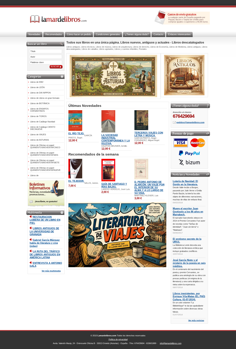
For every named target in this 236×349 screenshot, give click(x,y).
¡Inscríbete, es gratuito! (46, 201)
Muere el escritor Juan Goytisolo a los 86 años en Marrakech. (188, 211)
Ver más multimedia (51, 271)
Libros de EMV (36, 82)
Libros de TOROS (38, 116)
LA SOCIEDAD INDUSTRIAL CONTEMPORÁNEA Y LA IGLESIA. (115, 139)
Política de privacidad (118, 339)
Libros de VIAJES (38, 134)
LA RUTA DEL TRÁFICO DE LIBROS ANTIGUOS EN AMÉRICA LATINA (45, 254)
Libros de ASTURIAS (39, 140)
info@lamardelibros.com (170, 343)
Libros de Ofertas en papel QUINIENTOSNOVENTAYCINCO (45, 146)
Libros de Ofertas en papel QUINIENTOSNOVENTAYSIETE (44, 161)
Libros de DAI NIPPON (40, 93)
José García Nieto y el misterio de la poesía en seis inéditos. (189, 263)
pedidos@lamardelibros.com (190, 122)
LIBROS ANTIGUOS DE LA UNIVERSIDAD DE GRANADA (44, 231)
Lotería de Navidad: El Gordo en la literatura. (185, 183)
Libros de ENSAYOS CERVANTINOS (39, 110)
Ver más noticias (196, 320)
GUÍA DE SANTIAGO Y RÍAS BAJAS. (114, 185)
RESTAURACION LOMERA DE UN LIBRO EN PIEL (45, 220)
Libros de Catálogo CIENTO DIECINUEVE (42, 128)
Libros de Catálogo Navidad (42, 122)
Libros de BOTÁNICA (39, 103)
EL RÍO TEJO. (76, 133)
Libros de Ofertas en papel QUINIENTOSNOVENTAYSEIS (44, 154)
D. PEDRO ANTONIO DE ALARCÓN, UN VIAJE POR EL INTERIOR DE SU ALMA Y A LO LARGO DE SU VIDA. (149, 187)
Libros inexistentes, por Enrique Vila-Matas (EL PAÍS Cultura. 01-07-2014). (189, 296)
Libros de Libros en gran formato (44, 98)
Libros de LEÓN (37, 87)
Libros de (34, 175)
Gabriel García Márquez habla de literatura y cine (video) (45, 243)
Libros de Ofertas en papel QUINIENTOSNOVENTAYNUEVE (45, 169)
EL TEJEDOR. (76, 181)
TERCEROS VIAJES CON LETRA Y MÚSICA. (148, 134)
